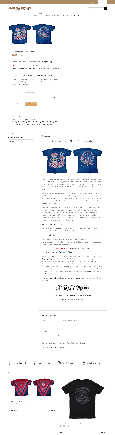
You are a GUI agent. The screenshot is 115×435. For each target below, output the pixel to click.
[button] (78, 15)
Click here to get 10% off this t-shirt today (38, 75)
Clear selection (54, 97)
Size (17, 94)
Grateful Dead (25, 119)
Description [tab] (12, 133)
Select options (14, 410)
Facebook (52, 278)
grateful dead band (32, 122)
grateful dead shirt (32, 124)
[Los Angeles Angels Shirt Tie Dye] (32, 387)
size (13, 71)
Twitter (70, 278)
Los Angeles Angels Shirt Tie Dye (20, 401)
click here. (45, 274)
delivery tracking (46, 62)
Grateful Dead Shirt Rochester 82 (70, 424)
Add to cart (30, 103)
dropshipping (89, 271)
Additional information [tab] (16, 137)
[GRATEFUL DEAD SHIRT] (32, 34)
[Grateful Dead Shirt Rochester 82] (82, 398)
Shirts (33, 119)
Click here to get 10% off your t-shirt (77, 248)
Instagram (79, 278)
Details (53, 410)
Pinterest (73, 295)
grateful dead (20, 122)
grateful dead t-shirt (46, 124)
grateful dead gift (46, 122)
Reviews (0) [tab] (12, 142)
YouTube (65, 295)
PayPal (56, 82)
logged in (54, 347)
